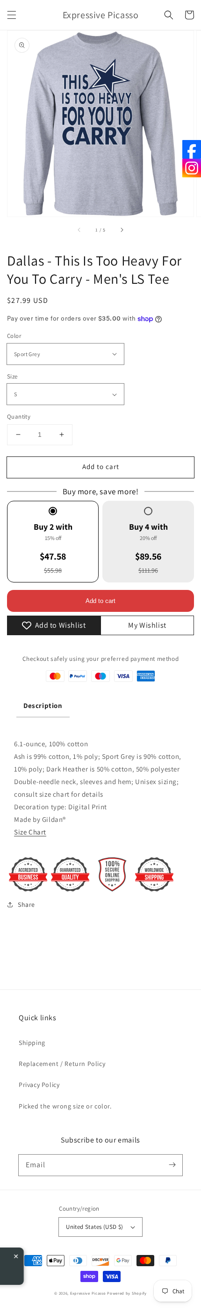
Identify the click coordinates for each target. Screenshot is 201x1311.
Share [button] (26, 904)
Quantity (18, 417)
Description (43, 705)
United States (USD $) (94, 1227)
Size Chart (30, 831)
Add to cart (100, 466)
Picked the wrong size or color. (65, 1106)
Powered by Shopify (127, 1293)
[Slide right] (121, 229)
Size (12, 376)
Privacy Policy (39, 1084)
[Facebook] (191, 149)
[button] (11, 15)
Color (14, 336)
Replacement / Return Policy (62, 1063)
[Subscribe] (172, 1165)
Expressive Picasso (88, 1293)
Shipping (32, 1042)
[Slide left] (79, 229)
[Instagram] (191, 168)
